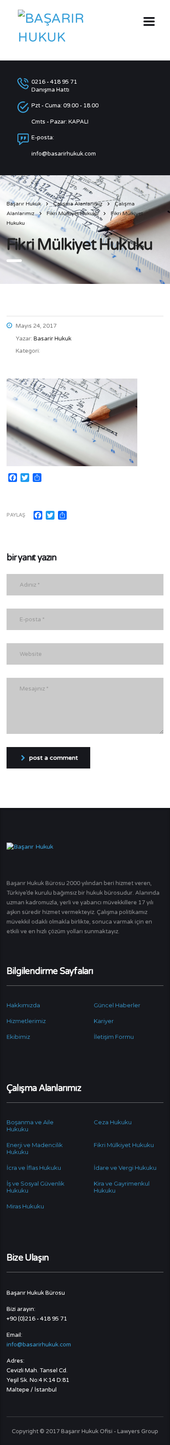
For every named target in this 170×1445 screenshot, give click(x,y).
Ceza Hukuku (113, 1122)
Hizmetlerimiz (26, 1020)
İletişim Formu (114, 1036)
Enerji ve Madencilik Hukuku (35, 1148)
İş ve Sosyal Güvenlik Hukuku (36, 1187)
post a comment (53, 757)
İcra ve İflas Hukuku (34, 1167)
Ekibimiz (18, 1036)
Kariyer (104, 1020)
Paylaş (16, 515)
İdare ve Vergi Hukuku (125, 1167)
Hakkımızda (23, 1005)
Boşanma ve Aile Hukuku (30, 1126)
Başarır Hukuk (24, 204)
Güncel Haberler (117, 1005)
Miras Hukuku (25, 1206)
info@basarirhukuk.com (39, 1344)
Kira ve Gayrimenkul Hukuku (122, 1187)
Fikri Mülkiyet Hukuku (124, 1144)
